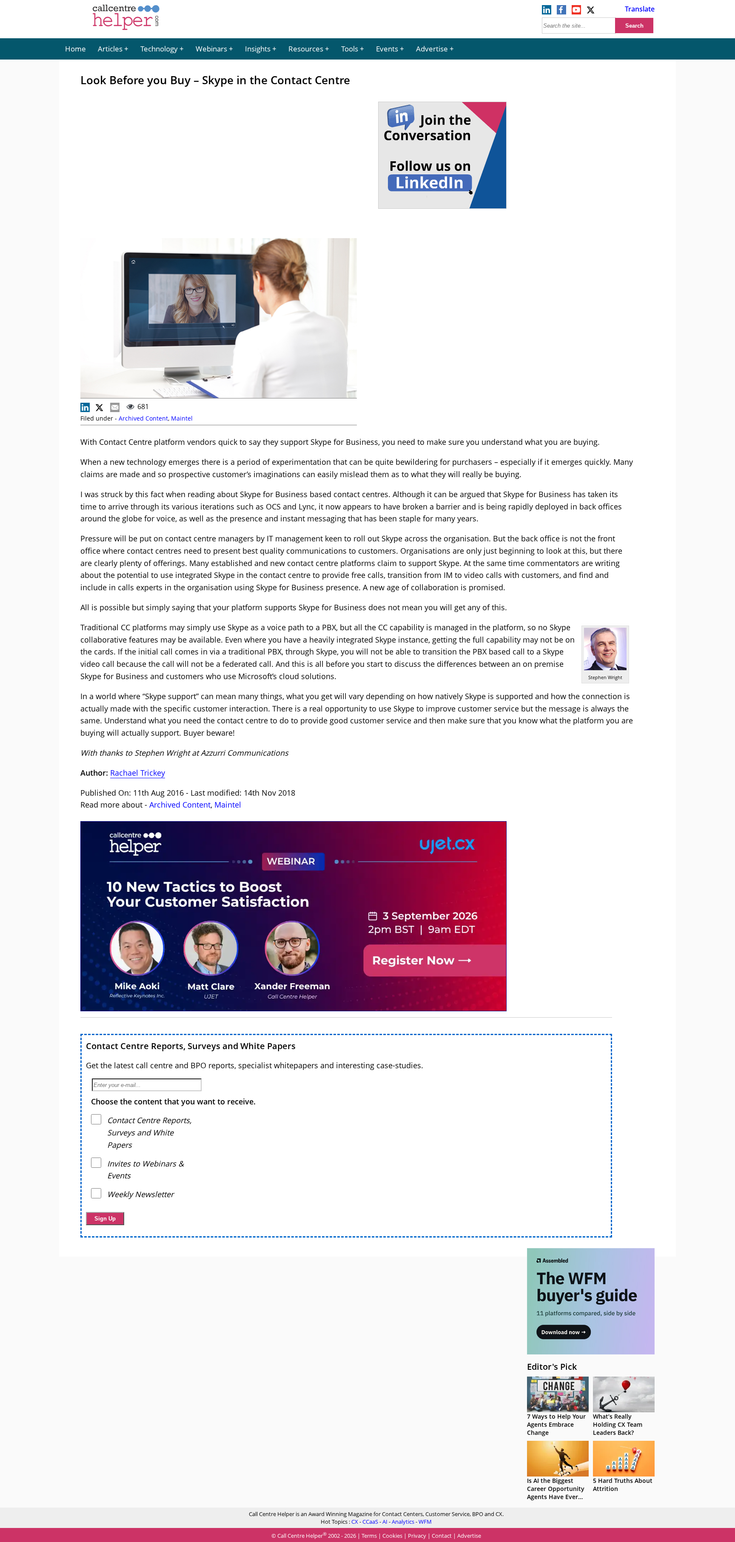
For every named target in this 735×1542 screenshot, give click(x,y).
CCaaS (370, 1521)
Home (75, 49)
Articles (110, 49)
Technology (159, 49)
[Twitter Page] (591, 12)
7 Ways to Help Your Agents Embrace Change (556, 1424)
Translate (640, 9)
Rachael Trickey (137, 773)
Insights (258, 49)
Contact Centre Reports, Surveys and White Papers (191, 1046)
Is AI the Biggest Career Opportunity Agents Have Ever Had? (555, 1493)
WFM (425, 1521)
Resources (305, 49)
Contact (442, 1535)
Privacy (417, 1535)
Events (387, 49)
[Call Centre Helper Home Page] (126, 30)
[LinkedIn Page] (546, 12)
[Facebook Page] (561, 12)
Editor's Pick (552, 1366)
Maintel (182, 418)
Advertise (432, 49)
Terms (369, 1535)
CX (354, 1521)
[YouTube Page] (576, 12)
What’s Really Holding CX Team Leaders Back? (617, 1424)
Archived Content (143, 418)
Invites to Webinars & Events (145, 1169)
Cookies (392, 1535)
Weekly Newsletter (140, 1194)
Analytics (403, 1521)
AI (384, 1521)
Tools (349, 49)
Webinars (211, 49)
